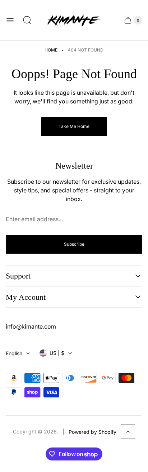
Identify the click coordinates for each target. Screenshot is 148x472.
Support (18, 275)
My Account (26, 297)
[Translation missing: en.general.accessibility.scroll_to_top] (128, 431)
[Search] (27, 20)
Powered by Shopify (92, 432)
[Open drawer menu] (10, 20)
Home (51, 50)
